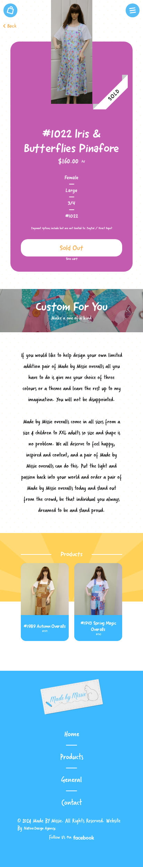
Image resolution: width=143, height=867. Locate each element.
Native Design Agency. (40, 828)
